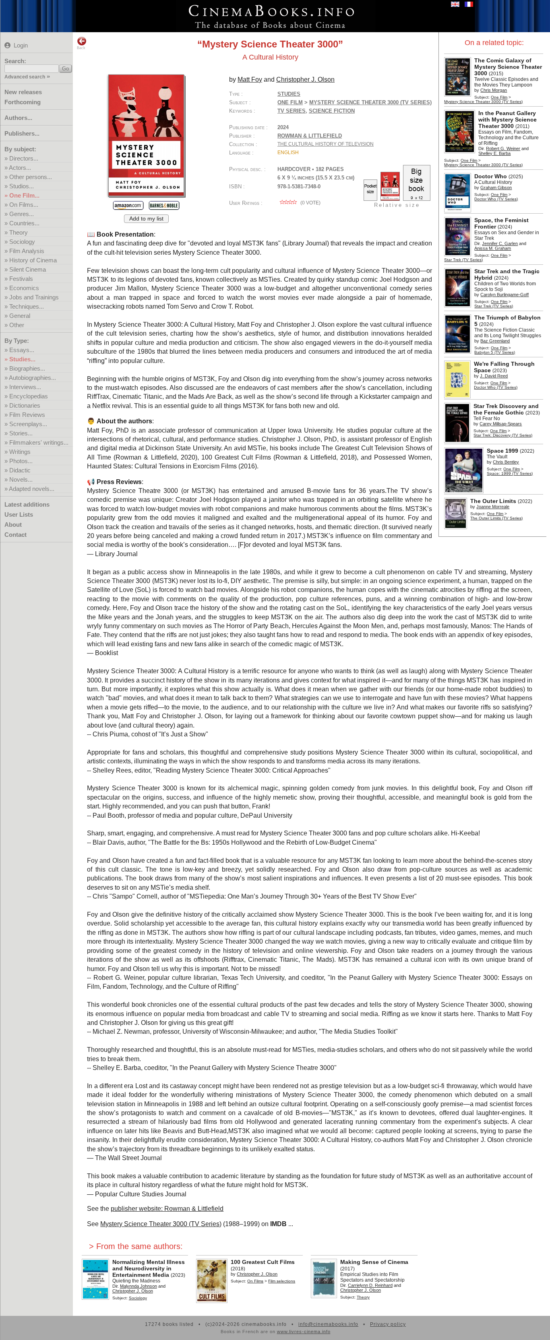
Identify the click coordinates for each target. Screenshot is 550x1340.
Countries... (24, 223)
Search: (15, 61)
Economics (24, 287)
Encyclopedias (28, 396)
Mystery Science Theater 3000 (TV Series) (160, 1223)
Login (21, 45)
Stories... (21, 433)
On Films (255, 1281)
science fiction (332, 111)
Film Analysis (26, 250)
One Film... (24, 195)
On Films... (23, 204)
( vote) (309, 203)
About (13, 524)
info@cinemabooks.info (328, 1324)
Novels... (21, 479)
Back (81, 48)
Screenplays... (28, 424)
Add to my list (146, 219)
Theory (18, 232)
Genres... (21, 213)
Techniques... (26, 306)
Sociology (22, 241)
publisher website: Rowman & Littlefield (167, 1208)
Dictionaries (24, 405)
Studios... (21, 186)
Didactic (20, 470)
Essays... (21, 349)
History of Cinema (33, 260)
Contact (15, 534)
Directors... (23, 158)
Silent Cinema (27, 269)
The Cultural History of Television (325, 144)
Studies (288, 94)
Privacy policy (388, 1324)
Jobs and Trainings (34, 297)
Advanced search (24, 77)
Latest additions (27, 504)
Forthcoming (22, 102)
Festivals (21, 278)
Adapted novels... (31, 488)
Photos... (21, 461)
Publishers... (21, 133)
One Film (499, 97)
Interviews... (25, 386)
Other (16, 325)
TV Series (291, 111)
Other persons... (30, 176)
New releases (23, 92)
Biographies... (27, 368)
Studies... (22, 359)
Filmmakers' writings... (38, 442)
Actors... (20, 167)
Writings (20, 451)
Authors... (18, 117)
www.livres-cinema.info (304, 1331)
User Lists (18, 514)
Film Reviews (27, 414)
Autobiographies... (32, 377)
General (19, 315)
